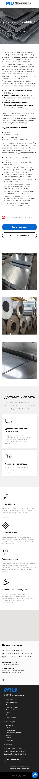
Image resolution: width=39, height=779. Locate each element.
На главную (9, 740)
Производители (10, 730)
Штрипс (8, 712)
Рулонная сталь (10, 715)
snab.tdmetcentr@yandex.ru (15, 670)
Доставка (8, 737)
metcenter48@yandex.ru (20, 653)
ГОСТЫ (8, 727)
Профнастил (10, 705)
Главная (6, 31)
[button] (19, 227)
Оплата (8, 735)
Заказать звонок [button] (13, 759)
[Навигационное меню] (2, 3)
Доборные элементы (12, 707)
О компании (9, 725)
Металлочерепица (11, 702)
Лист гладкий (10, 710)
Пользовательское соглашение (19, 768)
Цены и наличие (11, 717)
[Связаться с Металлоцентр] (3, 680)
